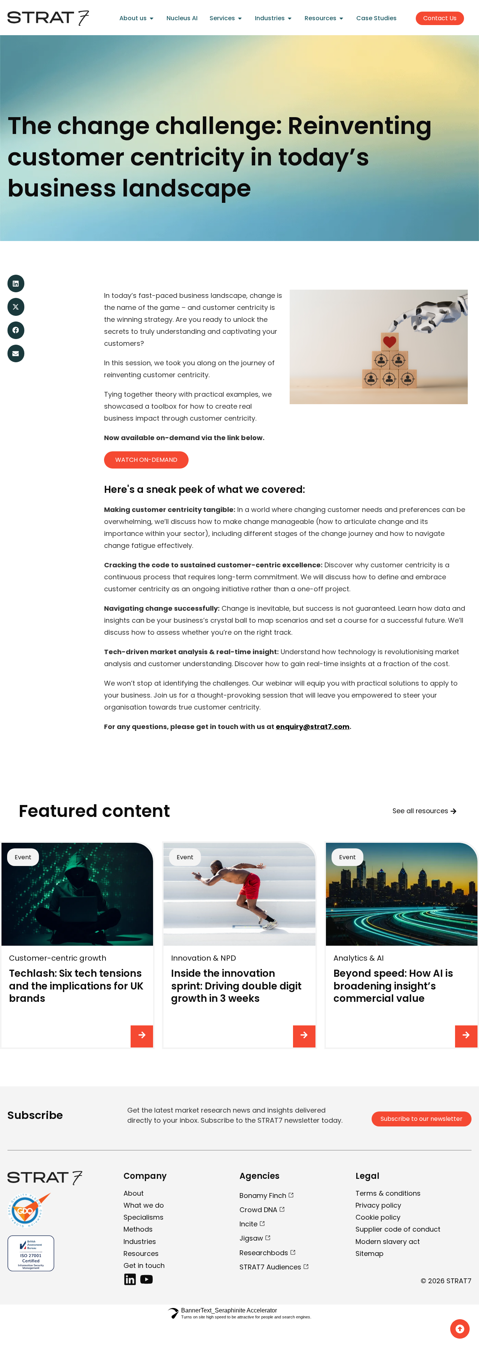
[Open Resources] (341, 18)
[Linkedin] (130, 1279)
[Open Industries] (290, 18)
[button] (15, 283)
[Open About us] (152, 18)
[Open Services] (240, 18)
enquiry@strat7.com (313, 726)
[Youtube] (146, 1279)
